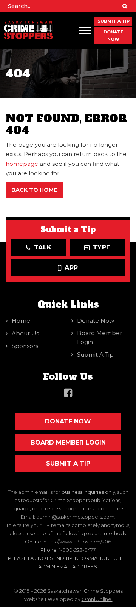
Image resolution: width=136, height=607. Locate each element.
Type (102, 247)
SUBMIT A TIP (68, 463)
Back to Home (34, 190)
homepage (22, 163)
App (71, 267)
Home (21, 320)
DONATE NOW (114, 35)
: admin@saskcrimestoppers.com (74, 517)
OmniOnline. (97, 599)
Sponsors (25, 345)
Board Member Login (99, 337)
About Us (25, 333)
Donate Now (95, 320)
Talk (43, 247)
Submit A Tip (113, 21)
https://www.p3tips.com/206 (77, 542)
